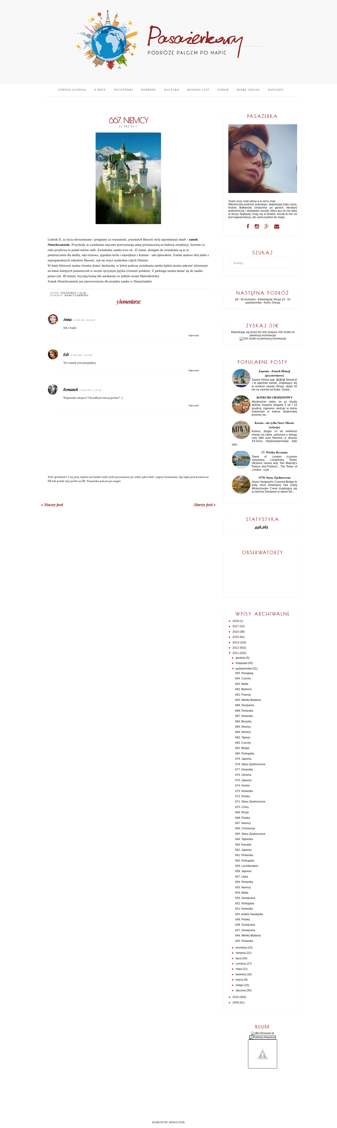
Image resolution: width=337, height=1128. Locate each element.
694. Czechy (243, 678)
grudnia (240, 657)
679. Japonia (243, 758)
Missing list (198, 89)
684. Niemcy (243, 732)
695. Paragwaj (244, 673)
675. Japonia (243, 780)
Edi (66, 354)
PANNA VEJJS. (177, 1122)
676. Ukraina (243, 774)
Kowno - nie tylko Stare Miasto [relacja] (274, 424)
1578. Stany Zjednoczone (274, 477)
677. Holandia (244, 769)
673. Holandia (244, 791)
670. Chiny (242, 807)
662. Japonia (243, 849)
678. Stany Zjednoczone (250, 764)
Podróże (148, 89)
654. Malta (241, 892)
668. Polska (242, 817)
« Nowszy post (52, 504)
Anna (67, 319)
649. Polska (242, 919)
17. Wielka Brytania (274, 452)
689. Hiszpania (244, 705)
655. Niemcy (243, 887)
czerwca (241, 963)
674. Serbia (242, 785)
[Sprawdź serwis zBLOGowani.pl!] (262, 1033)
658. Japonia (243, 871)
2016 (235, 631)
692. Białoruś (243, 689)
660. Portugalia (244, 860)
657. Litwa (241, 876)
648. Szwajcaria (245, 924)
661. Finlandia (244, 855)
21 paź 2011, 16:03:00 (84, 320)
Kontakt (276, 89)
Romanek (70, 389)
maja (239, 969)
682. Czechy (243, 742)
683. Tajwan (242, 737)
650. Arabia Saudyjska (249, 914)
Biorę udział (248, 89)
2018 (235, 621)
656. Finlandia (244, 882)
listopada (241, 663)
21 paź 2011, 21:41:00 (90, 390)
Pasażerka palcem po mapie (104, 481)
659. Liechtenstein (246, 866)
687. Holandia (244, 716)
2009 (235, 1002)
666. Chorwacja (245, 828)
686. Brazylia (243, 721)
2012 (235, 647)
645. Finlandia (244, 941)
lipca (239, 958)
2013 (235, 642)
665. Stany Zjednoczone (250, 833)
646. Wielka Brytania (248, 935)
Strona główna (72, 89)
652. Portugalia (244, 903)
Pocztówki (123, 89)
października (244, 668)
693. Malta (241, 684)
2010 (235, 997)
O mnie (100, 89)
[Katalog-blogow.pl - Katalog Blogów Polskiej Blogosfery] (262, 1037)
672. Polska (242, 796)
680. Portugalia (244, 753)
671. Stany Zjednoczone (250, 801)
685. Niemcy (243, 726)
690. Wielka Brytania (248, 700)
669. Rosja (242, 812)
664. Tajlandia (244, 839)
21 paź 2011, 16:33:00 (81, 355)
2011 (235, 653)
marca (239, 979)
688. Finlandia (244, 710)
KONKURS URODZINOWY (275, 397)
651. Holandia (244, 908)
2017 (235, 626)
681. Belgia (242, 748)
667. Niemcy (243, 823)
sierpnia (241, 952)
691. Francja (243, 694)
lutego (239, 985)
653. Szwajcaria (245, 898)
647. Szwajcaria (245, 930)
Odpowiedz (193, 335)
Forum (223, 89)
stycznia (241, 990)
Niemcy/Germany (76, 295)
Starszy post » (204, 504)
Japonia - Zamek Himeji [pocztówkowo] (274, 373)
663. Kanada (243, 844)
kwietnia (241, 974)
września (241, 947)
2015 (235, 637)
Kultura (171, 89)
